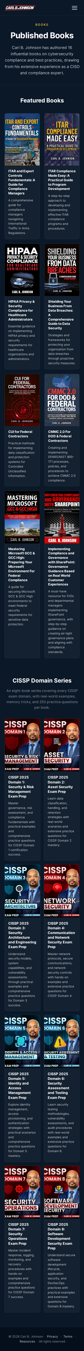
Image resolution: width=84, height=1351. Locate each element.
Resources (27, 1341)
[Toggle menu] (75, 8)
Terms (67, 1336)
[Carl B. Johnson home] (20, 7)
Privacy (52, 1336)
